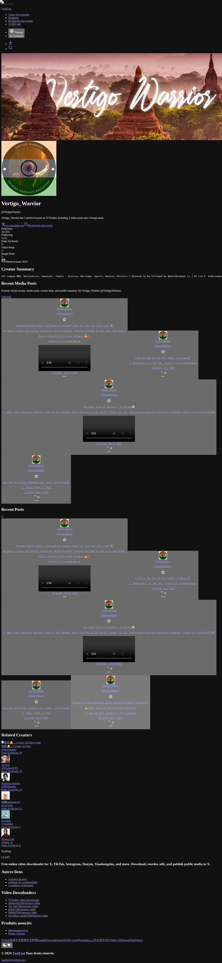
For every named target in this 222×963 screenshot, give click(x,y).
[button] (110, 702)
